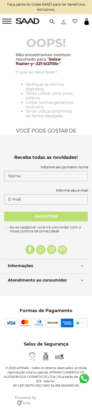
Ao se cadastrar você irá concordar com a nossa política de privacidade (45, 229)
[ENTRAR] (63, 21)
